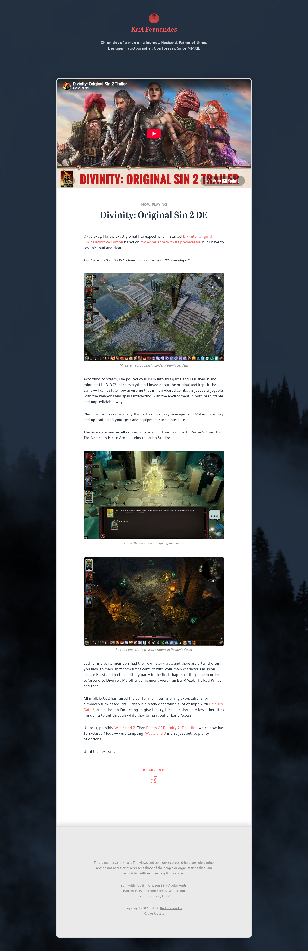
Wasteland (124, 727)
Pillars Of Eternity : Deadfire (171, 727)
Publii (140, 885)
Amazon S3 (156, 885)
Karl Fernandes (171, 908)
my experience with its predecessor (170, 242)
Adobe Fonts (177, 885)
